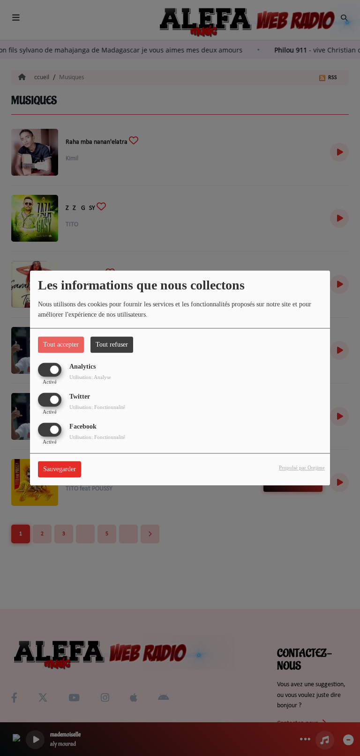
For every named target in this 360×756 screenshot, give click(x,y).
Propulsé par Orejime (302, 468)
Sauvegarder (59, 469)
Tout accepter (61, 344)
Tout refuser (112, 344)
